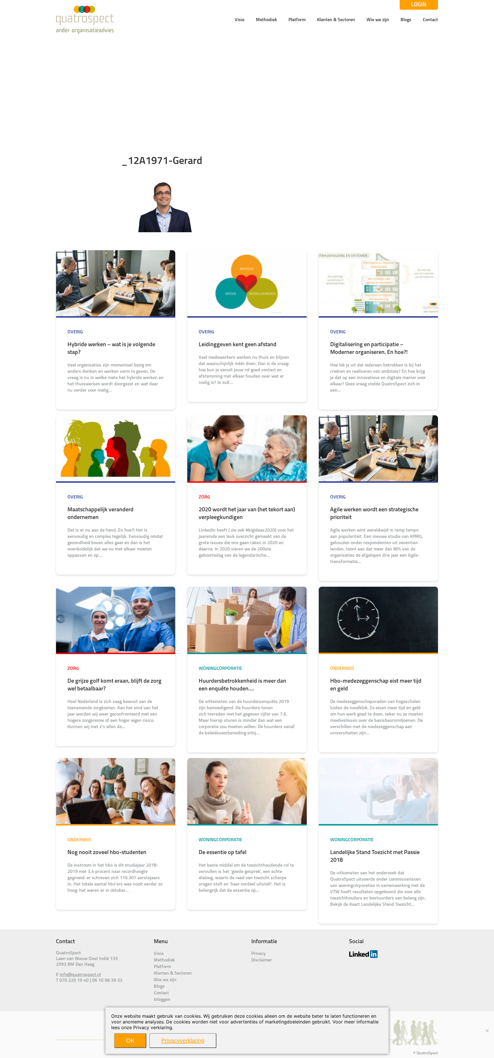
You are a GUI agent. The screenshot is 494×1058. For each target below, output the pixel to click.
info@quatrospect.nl (80, 975)
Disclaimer (261, 960)
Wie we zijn (377, 20)
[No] (487, 1030)
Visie (239, 20)
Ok (130, 1040)
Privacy (258, 953)
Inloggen (162, 999)
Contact (430, 20)
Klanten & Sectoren (336, 20)
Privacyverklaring (182, 1040)
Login (419, 5)
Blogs (406, 20)
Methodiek (266, 20)
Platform (297, 20)
